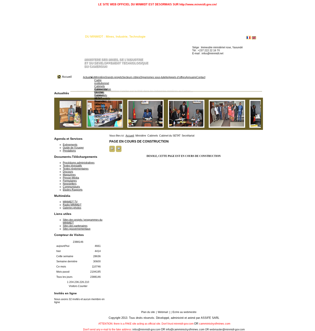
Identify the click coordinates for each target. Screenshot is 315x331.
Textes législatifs (72, 165)
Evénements (70, 144)
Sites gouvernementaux (76, 228)
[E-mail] (118, 149)
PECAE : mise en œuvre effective (113, 94)
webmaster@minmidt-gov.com (227, 329)
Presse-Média (71, 177)
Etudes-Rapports (72, 189)
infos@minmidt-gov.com (146, 329)
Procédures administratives (78, 162)
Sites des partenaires (75, 225)
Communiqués (71, 186)
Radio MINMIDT (72, 204)
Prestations (69, 150)
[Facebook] (195, 61)
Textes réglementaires (75, 168)
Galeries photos (72, 207)
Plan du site (148, 312)
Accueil (130, 135)
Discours (68, 171)
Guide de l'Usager (73, 147)
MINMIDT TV (70, 201)
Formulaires (70, 180)
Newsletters (69, 183)
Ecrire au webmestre (184, 312)
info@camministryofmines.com (185, 329)
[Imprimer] (112, 149)
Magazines (69, 174)
